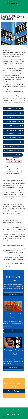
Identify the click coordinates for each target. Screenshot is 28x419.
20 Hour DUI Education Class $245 (13, 133)
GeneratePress (21, 416)
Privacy (14, 409)
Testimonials (9, 409)
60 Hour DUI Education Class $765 (13, 150)
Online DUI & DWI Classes (14, 412)
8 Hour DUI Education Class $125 (13, 109)
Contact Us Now (14, 391)
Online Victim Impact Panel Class (14, 414)
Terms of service (21, 409)
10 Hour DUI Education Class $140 (13, 113)
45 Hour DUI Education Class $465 (13, 146)
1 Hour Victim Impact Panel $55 (12, 155)
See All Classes (13, 294)
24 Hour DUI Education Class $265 (13, 137)
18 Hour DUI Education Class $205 (13, 130)
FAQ (4, 409)
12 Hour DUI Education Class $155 (13, 117)
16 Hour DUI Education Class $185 (13, 126)
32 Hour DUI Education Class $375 (13, 142)
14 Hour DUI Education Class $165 (13, 121)
